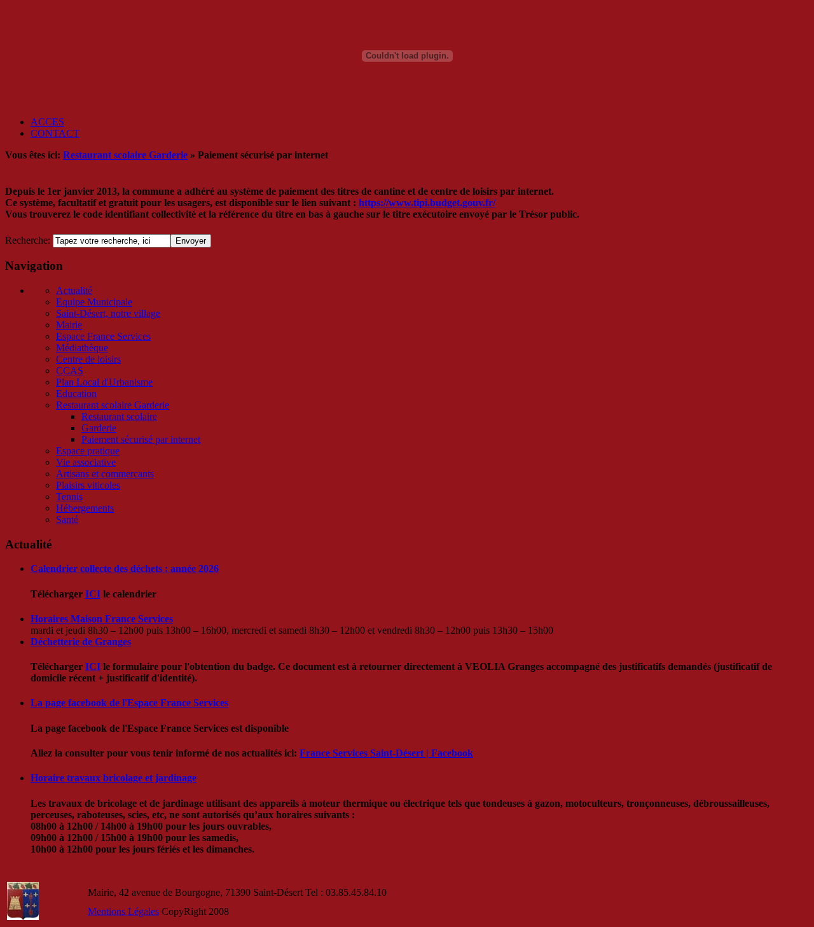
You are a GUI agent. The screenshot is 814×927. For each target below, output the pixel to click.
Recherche (26, 240)
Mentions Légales (123, 911)
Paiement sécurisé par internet (140, 439)
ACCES (47, 121)
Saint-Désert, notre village (108, 313)
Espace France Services (103, 336)
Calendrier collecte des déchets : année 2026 (125, 568)
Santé (67, 519)
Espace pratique (88, 450)
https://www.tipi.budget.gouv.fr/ (427, 202)
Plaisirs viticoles (88, 485)
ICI (92, 594)
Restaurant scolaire (119, 416)
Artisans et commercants (105, 473)
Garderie (98, 427)
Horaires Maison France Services (102, 618)
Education (76, 393)
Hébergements (85, 508)
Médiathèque (82, 347)
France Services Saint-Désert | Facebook (386, 753)
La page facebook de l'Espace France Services (129, 702)
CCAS (69, 370)
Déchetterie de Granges (81, 641)
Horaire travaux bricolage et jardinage (114, 777)
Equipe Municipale (94, 301)
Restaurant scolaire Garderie (125, 155)
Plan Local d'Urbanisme (104, 382)
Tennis (69, 496)
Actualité (74, 290)
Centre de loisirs (88, 359)
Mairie (69, 324)
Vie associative (86, 462)
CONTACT (55, 133)
